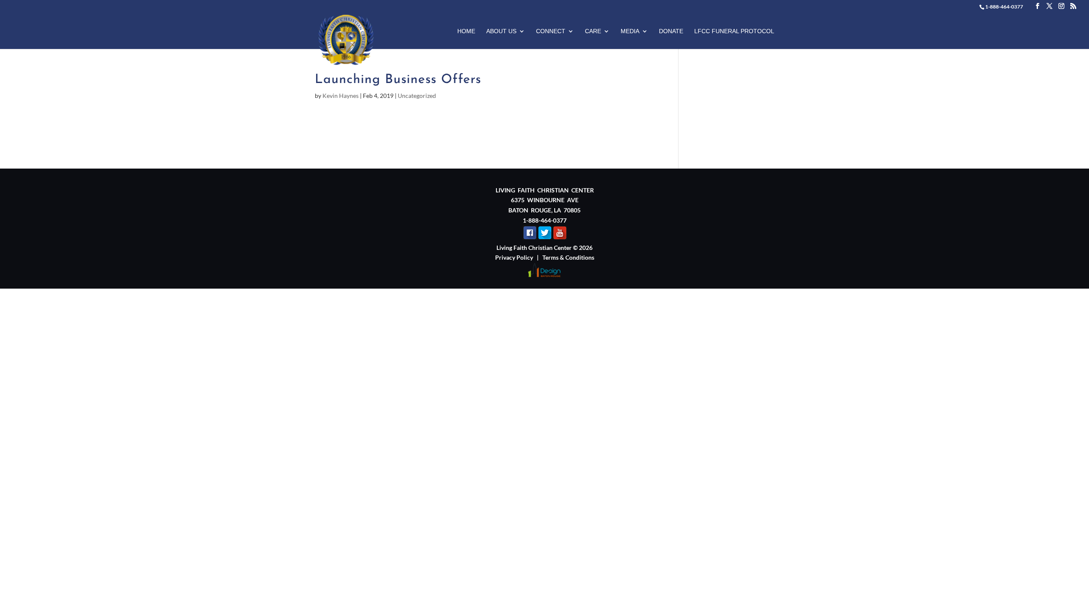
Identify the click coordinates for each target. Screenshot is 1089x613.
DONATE (671, 31)
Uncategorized (417, 95)
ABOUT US (501, 31)
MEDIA (630, 31)
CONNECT (550, 31)
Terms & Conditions (568, 257)
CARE (593, 31)
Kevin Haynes (340, 95)
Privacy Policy (514, 257)
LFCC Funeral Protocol (734, 31)
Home (466, 31)
